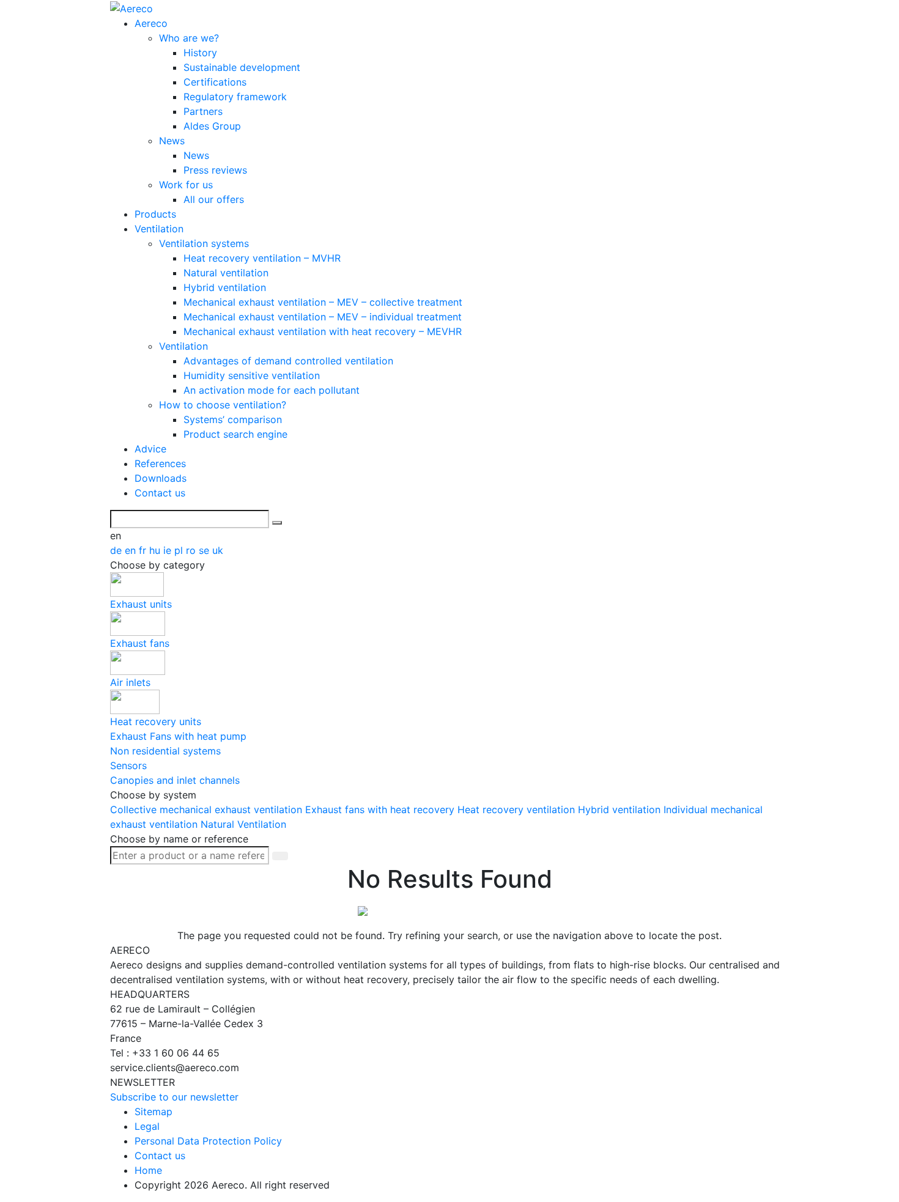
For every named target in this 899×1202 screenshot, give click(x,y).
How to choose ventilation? (222, 405)
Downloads (161, 478)
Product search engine (235, 434)
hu (156, 550)
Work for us (186, 185)
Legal (147, 1126)
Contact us (160, 493)
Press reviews (215, 170)
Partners (203, 111)
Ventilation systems (204, 243)
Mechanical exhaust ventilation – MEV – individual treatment (322, 317)
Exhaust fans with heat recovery (381, 809)
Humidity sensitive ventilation (251, 375)
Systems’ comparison (232, 419)
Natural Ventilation (243, 824)
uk (217, 550)
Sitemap (153, 1111)
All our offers (213, 199)
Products (155, 214)
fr (144, 550)
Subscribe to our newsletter (174, 1097)
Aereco (151, 23)
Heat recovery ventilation (517, 809)
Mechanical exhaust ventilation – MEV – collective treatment (322, 302)
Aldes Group (212, 126)
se (205, 550)
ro (192, 550)
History (200, 52)
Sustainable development (241, 67)
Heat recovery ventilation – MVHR (262, 258)
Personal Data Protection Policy (208, 1141)
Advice (150, 449)
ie (168, 550)
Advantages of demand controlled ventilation (288, 361)
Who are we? (189, 38)
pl (180, 550)
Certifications (214, 82)
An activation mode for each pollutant (271, 390)
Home (148, 1170)
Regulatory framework (235, 96)
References (160, 463)
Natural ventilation (225, 273)
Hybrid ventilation (224, 287)
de (117, 550)
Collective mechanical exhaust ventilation (207, 809)
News (172, 141)
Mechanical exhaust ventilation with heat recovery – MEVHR (322, 331)
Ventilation (159, 229)
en (132, 550)
